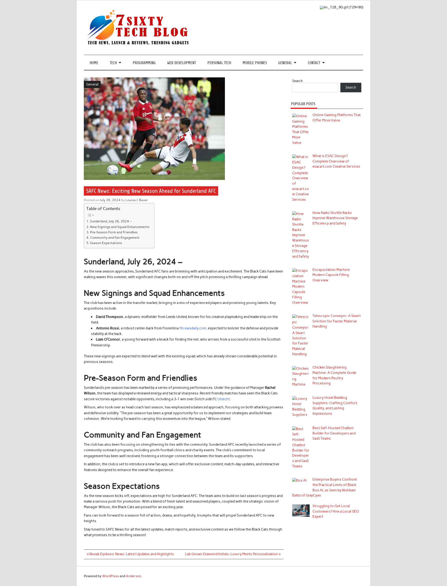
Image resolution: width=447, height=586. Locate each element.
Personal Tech (219, 63)
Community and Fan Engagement (114, 237)
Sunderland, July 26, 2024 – (111, 221)
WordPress (110, 576)
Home (94, 63)
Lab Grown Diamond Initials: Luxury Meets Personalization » (233, 554)
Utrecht (223, 399)
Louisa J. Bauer (136, 200)
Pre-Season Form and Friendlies (114, 232)
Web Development (181, 63)
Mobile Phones (255, 63)
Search (297, 81)
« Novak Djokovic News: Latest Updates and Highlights (130, 554)
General (285, 63)
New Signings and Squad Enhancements (119, 227)
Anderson (133, 576)
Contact (314, 63)
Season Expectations (106, 243)
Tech (113, 63)
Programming (144, 63)
